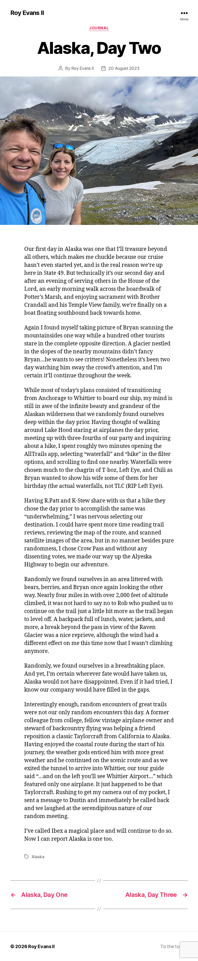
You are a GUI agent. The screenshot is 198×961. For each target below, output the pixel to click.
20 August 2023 (123, 68)
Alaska (37, 856)
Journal (99, 28)
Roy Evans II (27, 13)
